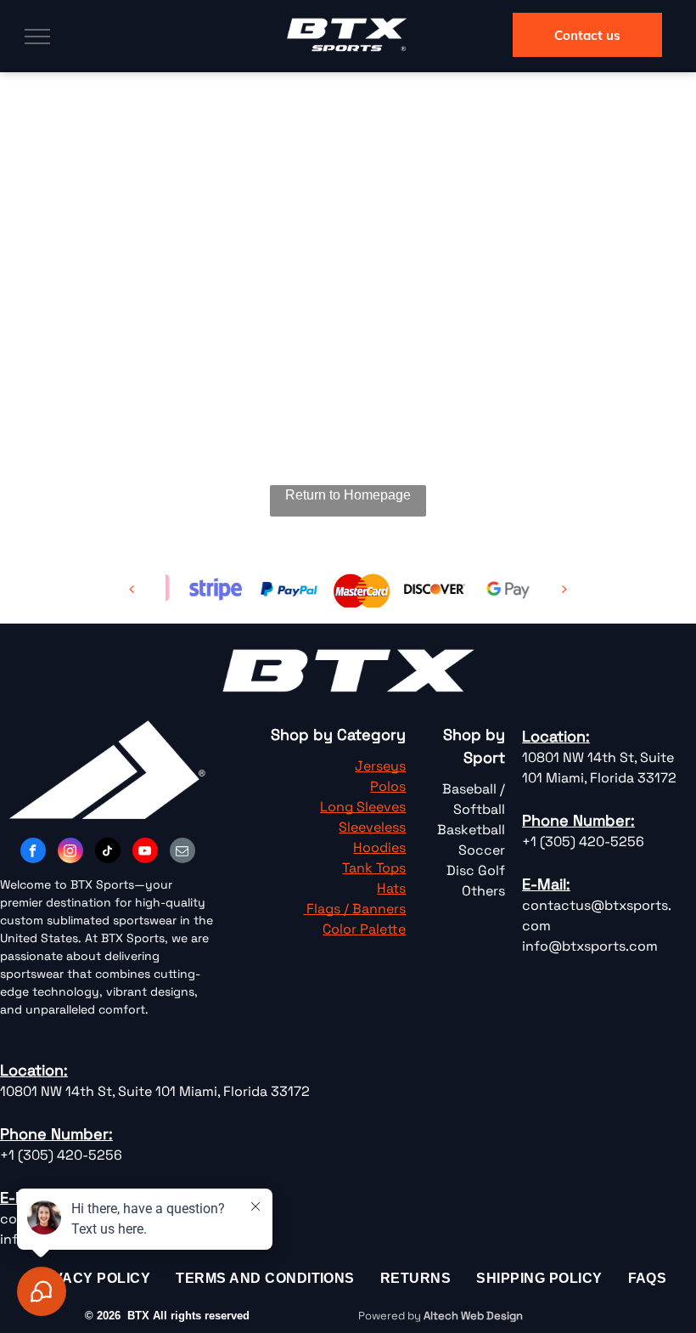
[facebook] (33, 852)
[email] (182, 852)
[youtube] (145, 852)
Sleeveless (372, 827)
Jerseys (380, 766)
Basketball (471, 830)
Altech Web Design (473, 1315)
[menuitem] (415, 1278)
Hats (391, 888)
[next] (564, 589)
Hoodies (379, 847)
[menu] (37, 36)
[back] (131, 589)
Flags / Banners (356, 909)
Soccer (481, 850)
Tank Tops (374, 868)
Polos (388, 786)
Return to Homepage (348, 495)
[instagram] (70, 852)
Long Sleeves (363, 807)
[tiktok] (108, 852)
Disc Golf (475, 870)
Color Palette (364, 929)
